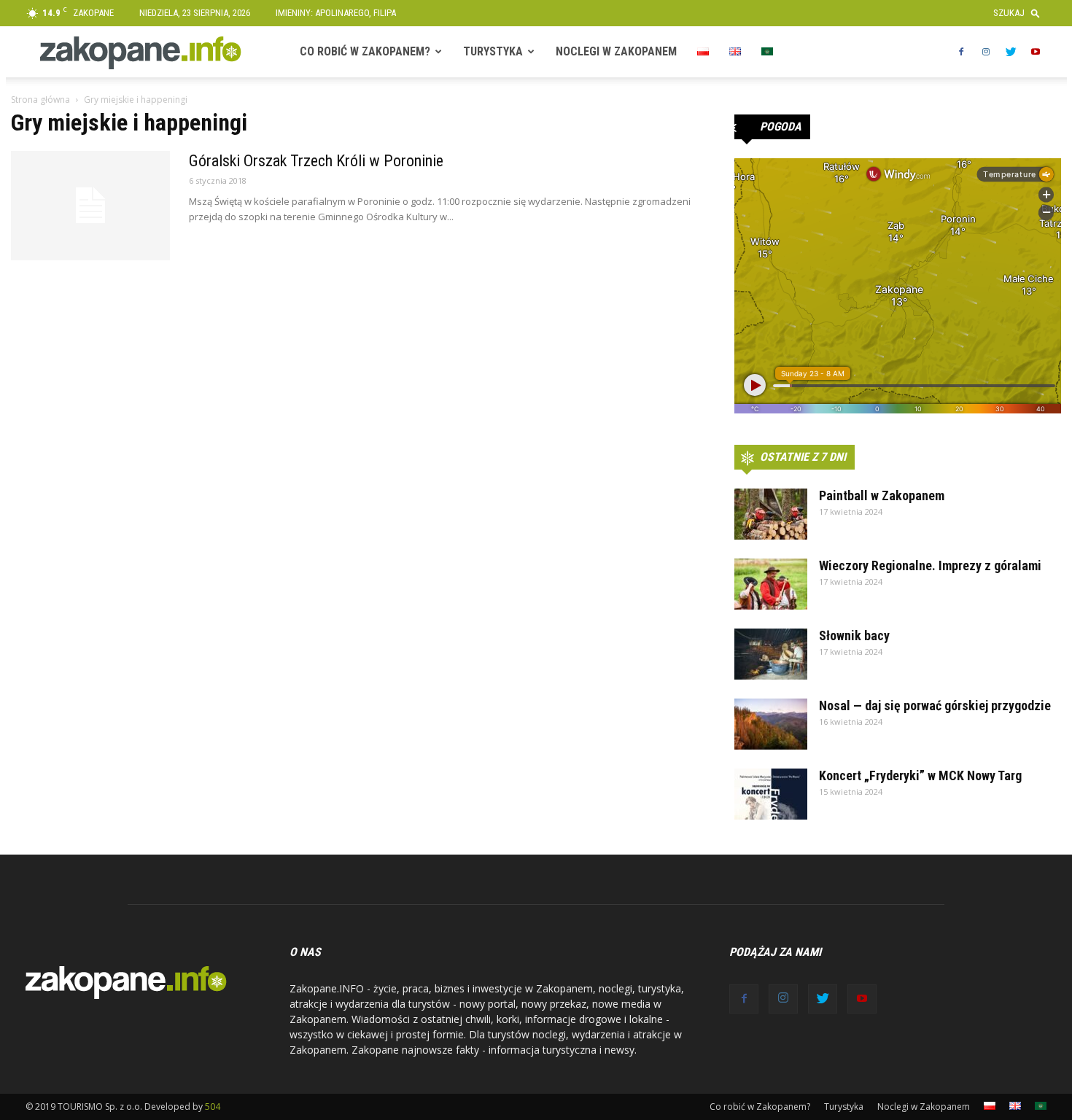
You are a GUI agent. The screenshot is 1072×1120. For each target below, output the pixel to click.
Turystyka (493, 51)
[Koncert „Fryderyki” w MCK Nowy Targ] (770, 794)
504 (212, 1106)
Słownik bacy (854, 635)
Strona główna (40, 99)
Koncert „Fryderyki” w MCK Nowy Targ (920, 775)
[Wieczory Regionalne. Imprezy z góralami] (770, 584)
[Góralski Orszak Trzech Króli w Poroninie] (90, 205)
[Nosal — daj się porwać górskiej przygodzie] (770, 724)
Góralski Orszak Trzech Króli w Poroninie (316, 161)
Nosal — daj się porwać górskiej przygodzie (935, 705)
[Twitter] (1011, 51)
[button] (1019, 12)
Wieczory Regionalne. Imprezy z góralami (930, 565)
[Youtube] (1035, 51)
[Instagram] (986, 51)
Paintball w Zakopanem (881, 495)
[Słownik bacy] (770, 654)
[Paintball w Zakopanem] (770, 514)
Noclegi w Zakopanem (616, 51)
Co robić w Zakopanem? (365, 51)
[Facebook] (961, 51)
